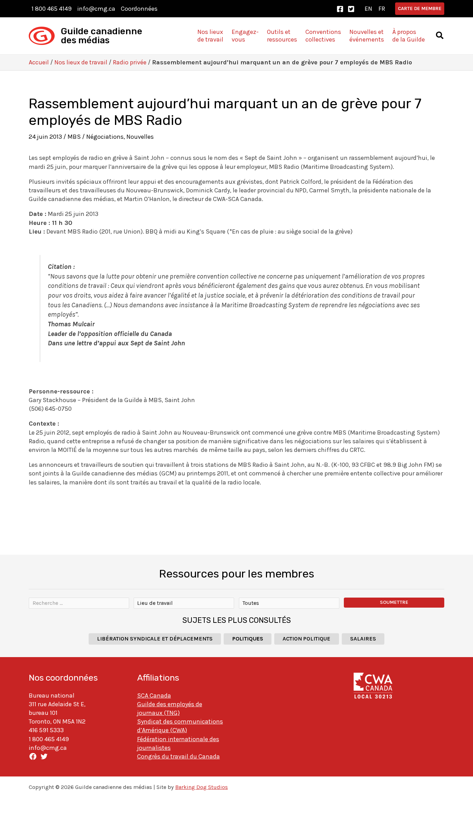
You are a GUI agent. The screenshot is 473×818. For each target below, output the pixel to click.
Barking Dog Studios (201, 787)
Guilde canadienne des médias (101, 36)
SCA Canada (154, 695)
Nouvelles (140, 136)
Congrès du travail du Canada (178, 756)
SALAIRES (363, 638)
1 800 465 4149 (52, 8)
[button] (419, 8)
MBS (74, 136)
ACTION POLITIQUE (306, 638)
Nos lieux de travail (80, 62)
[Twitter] (351, 9)
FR (381, 8)
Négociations (105, 136)
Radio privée (129, 62)
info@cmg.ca (96, 8)
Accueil (39, 62)
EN (368, 8)
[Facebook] (340, 9)
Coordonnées (139, 8)
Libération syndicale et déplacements (155, 638)
